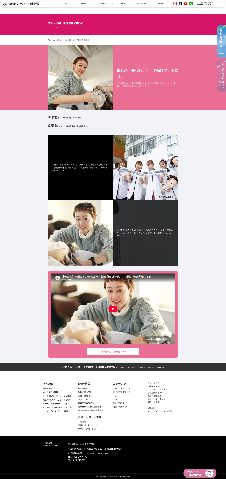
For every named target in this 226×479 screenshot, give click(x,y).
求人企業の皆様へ (155, 392)
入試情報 (82, 421)
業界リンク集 (154, 402)
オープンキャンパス (121, 388)
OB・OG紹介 (58, 40)
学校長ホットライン (52, 445)
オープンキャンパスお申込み (160, 411)
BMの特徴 (82, 388)
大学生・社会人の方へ (157, 389)
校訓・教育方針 (120, 406)
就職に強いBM (84, 392)
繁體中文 (141, 367)
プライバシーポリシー (157, 398)
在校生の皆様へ (155, 383)
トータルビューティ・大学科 (57, 403)
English (123, 367)
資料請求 (152, 408)
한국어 (151, 367)
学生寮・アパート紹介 (88, 428)
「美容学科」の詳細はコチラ (113, 351)
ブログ (116, 399)
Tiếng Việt (160, 367)
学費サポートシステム (88, 425)
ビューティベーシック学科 (56, 411)
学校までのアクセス (121, 392)
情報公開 (48, 443)
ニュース (117, 395)
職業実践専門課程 (86, 403)
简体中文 (131, 367)
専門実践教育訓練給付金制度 (90, 410)
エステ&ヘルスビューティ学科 (57, 399)
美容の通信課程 (155, 395)
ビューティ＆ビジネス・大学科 (58, 407)
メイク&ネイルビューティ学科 (57, 396)
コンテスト (83, 399)
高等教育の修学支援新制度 (89, 406)
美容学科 (48, 388)
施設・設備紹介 (85, 395)
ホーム (49, 40)
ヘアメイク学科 (51, 392)
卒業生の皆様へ (155, 386)
